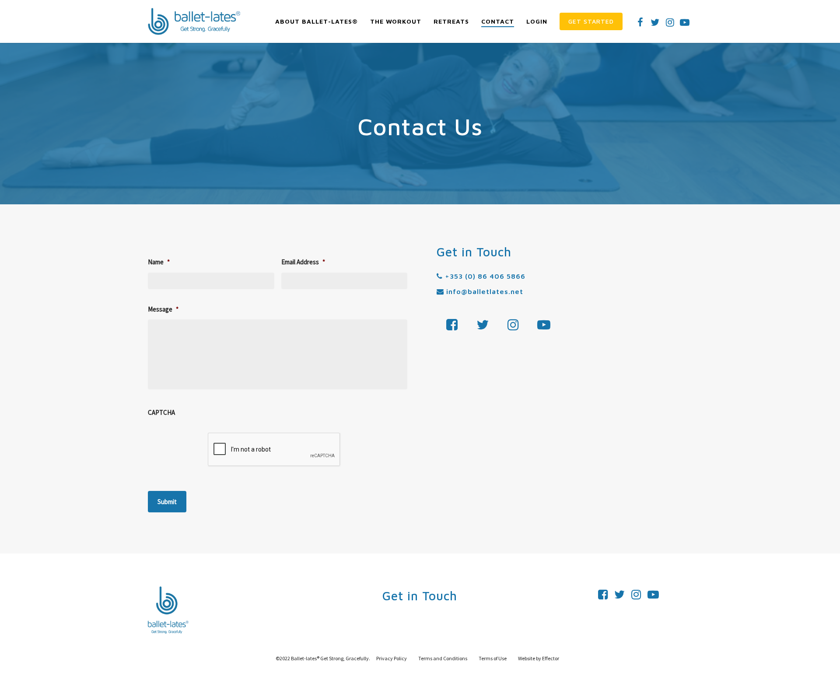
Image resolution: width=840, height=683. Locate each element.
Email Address (303, 262)
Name (159, 262)
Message (163, 309)
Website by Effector (538, 658)
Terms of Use (493, 658)
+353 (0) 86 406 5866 (484, 276)
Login (536, 21)
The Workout (395, 21)
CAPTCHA (161, 412)
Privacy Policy (391, 658)
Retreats (451, 21)
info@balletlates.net (483, 291)
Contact (497, 21)
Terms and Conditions (443, 658)
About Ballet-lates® (316, 21)
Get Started (591, 21)
